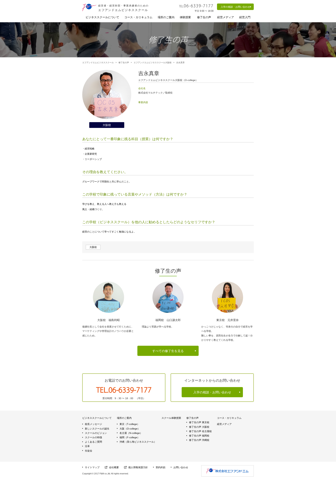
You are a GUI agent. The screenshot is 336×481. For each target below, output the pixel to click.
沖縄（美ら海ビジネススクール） (138, 441)
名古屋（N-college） (131, 433)
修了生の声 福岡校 (199, 435)
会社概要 (114, 467)
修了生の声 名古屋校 (200, 431)
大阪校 (93, 247)
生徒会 (88, 450)
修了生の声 (123, 62)
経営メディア (225, 17)
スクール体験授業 (171, 418)
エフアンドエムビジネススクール (98, 62)
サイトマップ (92, 467)
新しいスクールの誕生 (97, 428)
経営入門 (244, 17)
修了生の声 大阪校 (199, 426)
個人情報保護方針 (138, 467)
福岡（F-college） (130, 437)
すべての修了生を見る (168, 351)
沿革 (87, 446)
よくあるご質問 (93, 441)
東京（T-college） (129, 424)
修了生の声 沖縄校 (199, 440)
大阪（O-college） (130, 428)
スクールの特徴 (93, 437)
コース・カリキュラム (138, 17)
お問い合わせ (180, 467)
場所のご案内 (166, 17)
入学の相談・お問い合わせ (235, 6)
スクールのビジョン (96, 433)
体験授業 (185, 17)
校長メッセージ (93, 424)
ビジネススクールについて (102, 17)
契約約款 (161, 467)
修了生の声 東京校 (199, 422)
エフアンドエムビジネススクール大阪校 (153, 62)
